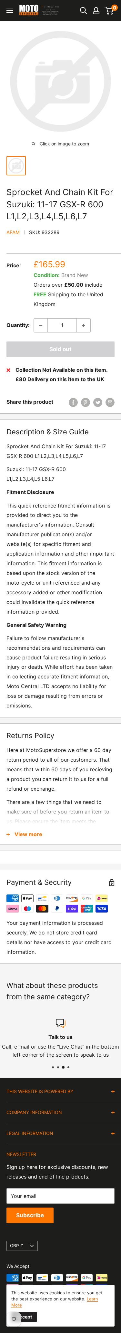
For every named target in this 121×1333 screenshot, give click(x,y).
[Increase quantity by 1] (83, 325)
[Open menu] (9, 10)
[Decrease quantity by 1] (40, 325)
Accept (24, 1316)
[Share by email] (110, 402)
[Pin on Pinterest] (85, 402)
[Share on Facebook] (73, 402)
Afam (13, 232)
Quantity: (18, 325)
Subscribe (30, 1215)
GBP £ (16, 1245)
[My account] (96, 10)
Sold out (60, 349)
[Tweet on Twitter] (97, 402)
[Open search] (83, 10)
